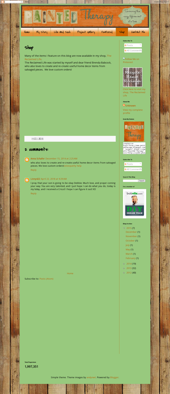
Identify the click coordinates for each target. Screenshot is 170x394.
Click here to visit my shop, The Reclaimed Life (134, 92)
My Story (41, 32)
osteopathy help (73, 165)
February (131, 258)
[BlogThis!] (35, 138)
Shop (122, 32)
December (131, 231)
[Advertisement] (70, 251)
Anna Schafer (38, 158)
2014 (129, 263)
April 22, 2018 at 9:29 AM (54, 178)
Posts (129, 45)
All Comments (134, 50)
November (132, 236)
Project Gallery (86, 32)
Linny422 (35, 178)
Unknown (130, 105)
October (130, 240)
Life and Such (62, 32)
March (129, 253)
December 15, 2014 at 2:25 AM (61, 158)
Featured (107, 32)
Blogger (114, 377)
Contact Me (138, 32)
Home (27, 32)
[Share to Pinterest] (42, 138)
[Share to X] (37, 138)
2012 (129, 272)
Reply (33, 169)
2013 (129, 268)
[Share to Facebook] (40, 138)
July (128, 245)
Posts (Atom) (46, 278)
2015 (129, 228)
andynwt (91, 377)
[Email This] (33, 138)
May (128, 249)
